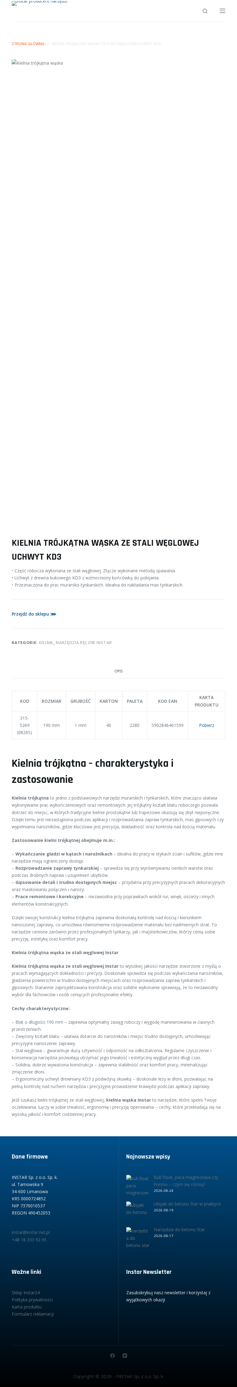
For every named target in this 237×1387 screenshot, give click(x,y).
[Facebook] (112, 1355)
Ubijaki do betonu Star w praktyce (187, 1204)
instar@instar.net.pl (31, 1232)
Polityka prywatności (32, 1300)
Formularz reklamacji (33, 1314)
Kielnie (46, 642)
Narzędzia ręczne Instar (84, 642)
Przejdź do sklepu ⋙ (34, 614)
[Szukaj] (205, 11)
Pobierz (206, 725)
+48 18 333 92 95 (29, 1240)
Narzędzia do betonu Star (179, 1229)
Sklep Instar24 (26, 1292)
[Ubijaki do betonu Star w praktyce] (137, 1213)
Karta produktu (27, 1307)
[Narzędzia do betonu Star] (137, 1238)
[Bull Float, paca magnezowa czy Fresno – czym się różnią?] (137, 1186)
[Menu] (222, 11)
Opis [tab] (118, 671)
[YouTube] (125, 1355)
